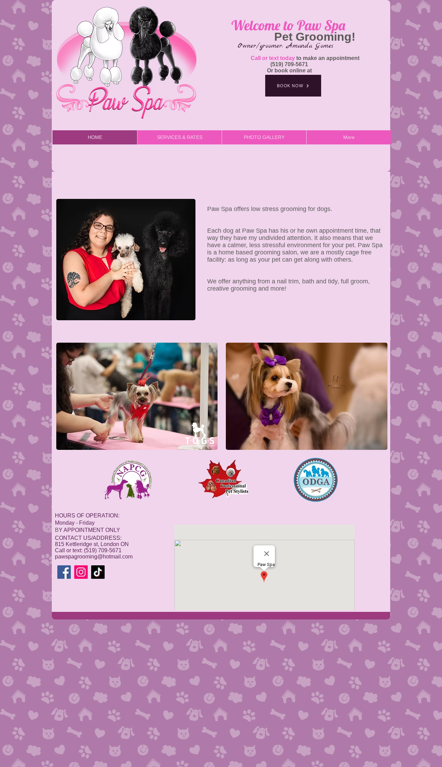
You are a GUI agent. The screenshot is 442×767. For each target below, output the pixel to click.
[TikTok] (98, 572)
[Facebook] (64, 572)
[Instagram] (81, 572)
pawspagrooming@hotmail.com (94, 556)
